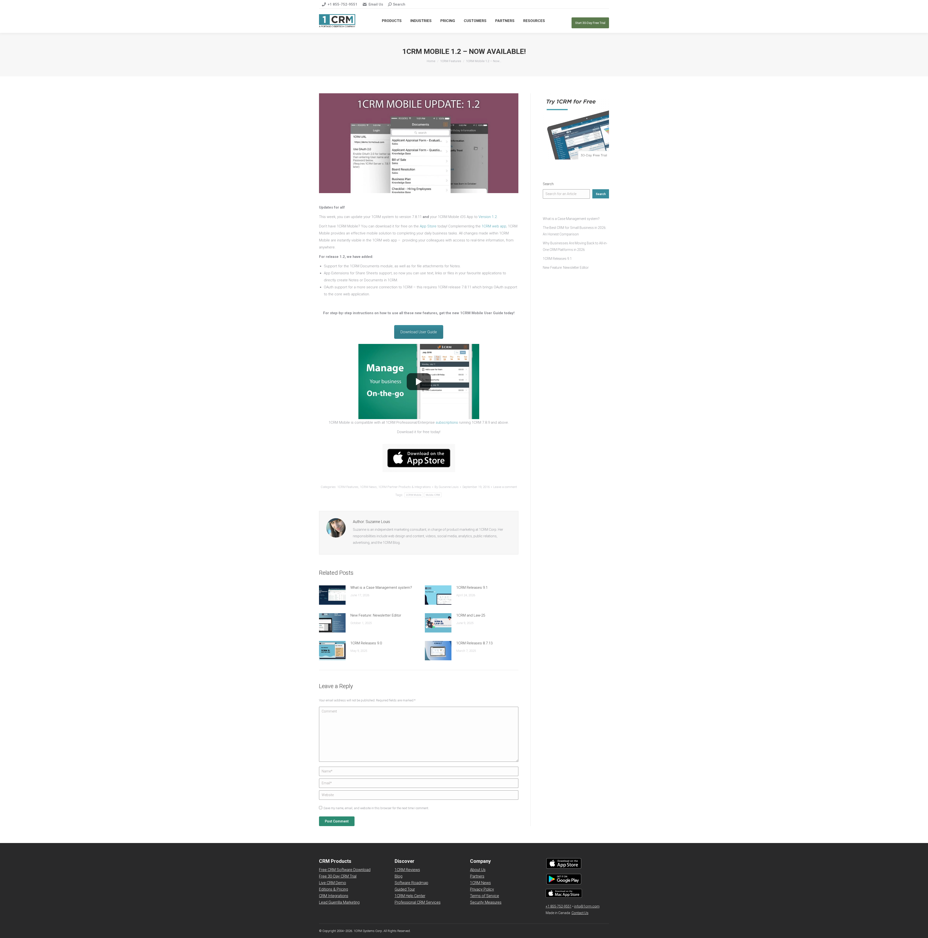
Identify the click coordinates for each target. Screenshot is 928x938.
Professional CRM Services (418, 902)
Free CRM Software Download (344, 869)
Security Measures (485, 902)
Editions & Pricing (333, 889)
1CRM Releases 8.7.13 (474, 643)
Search (548, 184)
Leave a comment (505, 487)
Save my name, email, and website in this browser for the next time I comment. (376, 808)
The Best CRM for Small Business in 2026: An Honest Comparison (574, 231)
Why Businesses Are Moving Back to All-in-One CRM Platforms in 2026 (575, 246)
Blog (398, 876)
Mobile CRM (433, 495)
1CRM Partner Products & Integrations (404, 487)
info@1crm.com (587, 906)
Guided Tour (405, 889)
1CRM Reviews (407, 869)
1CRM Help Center (410, 896)
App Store (428, 226)
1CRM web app (494, 226)
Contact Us (580, 913)
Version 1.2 (487, 217)
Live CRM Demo (332, 882)
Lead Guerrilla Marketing (339, 902)
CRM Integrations (333, 896)
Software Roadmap (411, 882)
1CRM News (368, 487)
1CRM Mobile (413, 495)
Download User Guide (418, 332)
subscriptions (447, 422)
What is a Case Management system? (381, 587)
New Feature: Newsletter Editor (375, 615)
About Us (478, 869)
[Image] (419, 458)
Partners (477, 876)
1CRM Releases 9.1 (472, 587)
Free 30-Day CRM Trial (337, 876)
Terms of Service (484, 896)
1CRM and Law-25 (470, 615)
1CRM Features (347, 487)
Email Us (376, 4)
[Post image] (332, 595)
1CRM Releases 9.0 (366, 643)
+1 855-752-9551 (342, 4)
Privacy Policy (482, 889)
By (447, 487)
